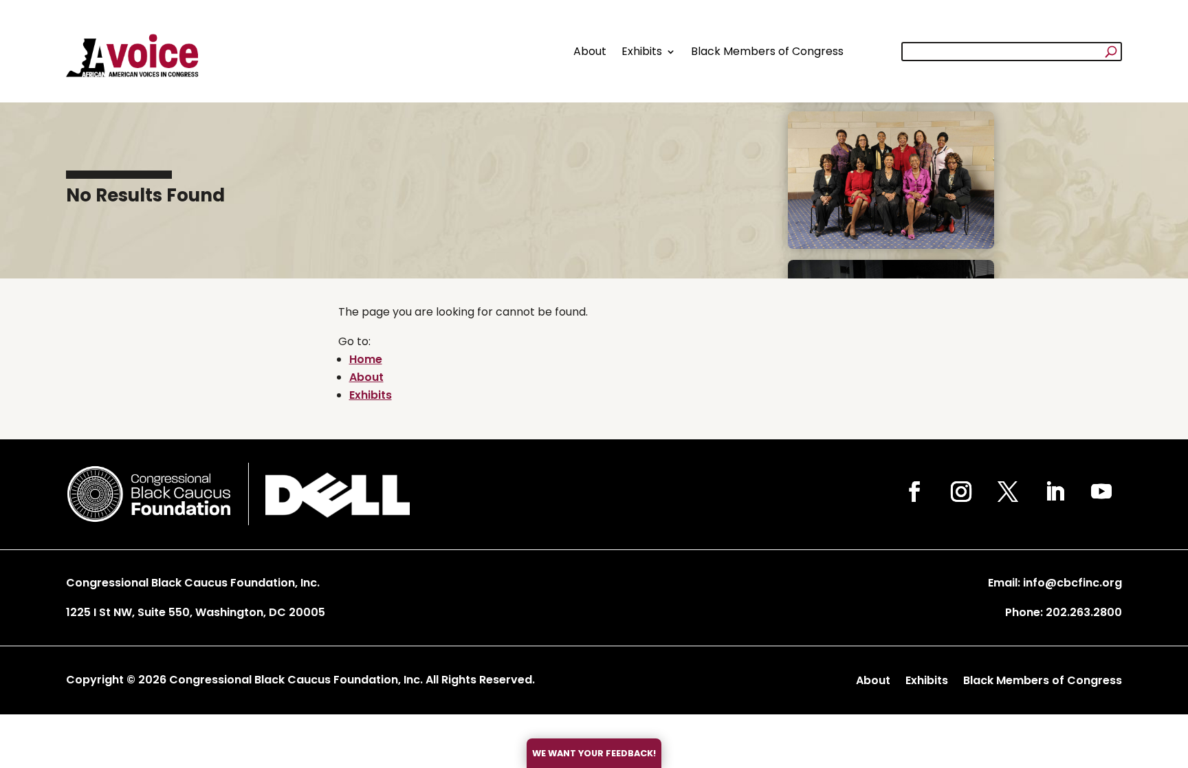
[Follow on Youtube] (1101, 491)
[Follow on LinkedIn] (1054, 491)
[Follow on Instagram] (961, 491)
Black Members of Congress (767, 51)
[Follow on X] (1007, 491)
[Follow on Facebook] (914, 491)
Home (365, 359)
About (589, 51)
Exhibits (642, 51)
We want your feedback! (594, 753)
